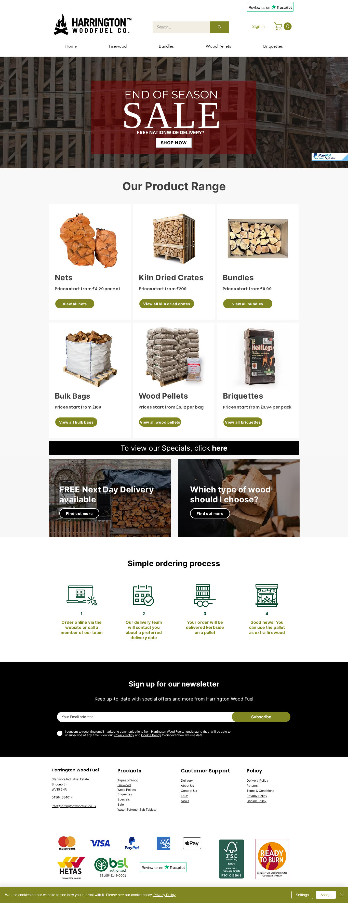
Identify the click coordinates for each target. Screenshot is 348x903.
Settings (302, 895)
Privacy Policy (124, 735)
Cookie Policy (151, 735)
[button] (283, 26)
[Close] (342, 895)
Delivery (187, 780)
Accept (325, 895)
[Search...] (219, 27)
